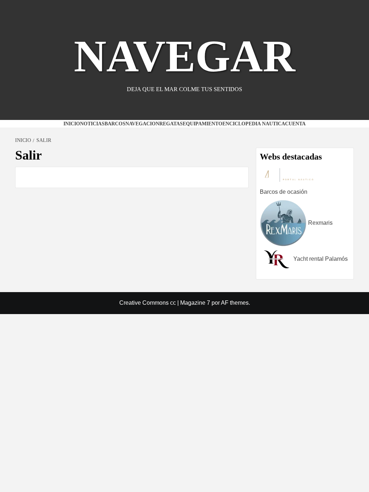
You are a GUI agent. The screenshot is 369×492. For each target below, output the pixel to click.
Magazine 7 (195, 303)
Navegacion (142, 123)
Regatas (171, 123)
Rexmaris (320, 223)
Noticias (92, 123)
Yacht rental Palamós (320, 259)
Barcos (115, 123)
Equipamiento (202, 123)
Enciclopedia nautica (253, 123)
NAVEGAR (184, 56)
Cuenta (295, 123)
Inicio (71, 123)
